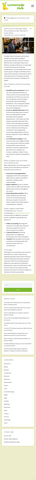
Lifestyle (6, 401)
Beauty (6, 367)
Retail (5, 410)
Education (6, 376)
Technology (7, 420)
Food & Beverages (9, 392)
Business (6, 370)
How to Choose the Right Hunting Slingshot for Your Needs (16, 319)
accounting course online (22, 213)
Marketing (7, 404)
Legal (5, 398)
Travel (5, 423)
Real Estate (7, 407)
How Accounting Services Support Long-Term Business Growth (16, 314)
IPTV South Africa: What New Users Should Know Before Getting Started (17, 303)
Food (5, 388)
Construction (7, 373)
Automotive (7, 363)
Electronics (7, 379)
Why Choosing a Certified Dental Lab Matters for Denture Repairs (17, 339)
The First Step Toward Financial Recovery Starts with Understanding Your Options (17, 309)
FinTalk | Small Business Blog (11, 442)
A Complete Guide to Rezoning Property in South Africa (17, 324)
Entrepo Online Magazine (11, 439)
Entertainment (8, 382)
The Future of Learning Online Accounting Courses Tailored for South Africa (16, 31)
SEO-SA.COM (7, 436)
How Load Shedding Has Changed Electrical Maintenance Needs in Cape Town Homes (16, 334)
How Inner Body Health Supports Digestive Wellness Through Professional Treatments (16, 350)
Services (6, 417)
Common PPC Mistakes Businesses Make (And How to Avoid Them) (18, 329)
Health (5, 395)
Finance (6, 385)
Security (6, 413)
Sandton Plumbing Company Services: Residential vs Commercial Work (17, 344)
